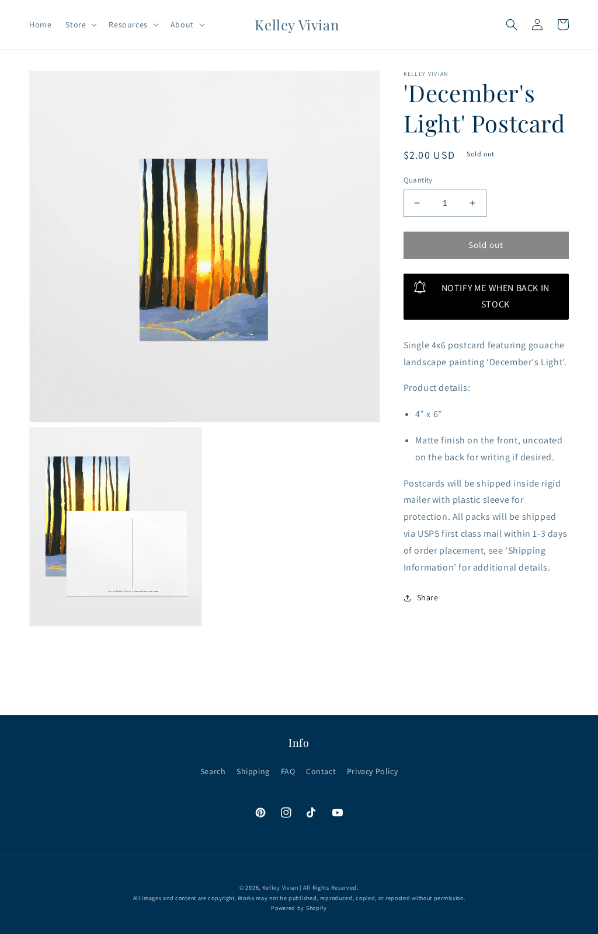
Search (213, 771)
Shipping (253, 771)
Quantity (418, 180)
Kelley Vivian (280, 887)
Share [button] (428, 597)
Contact (321, 771)
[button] (80, 24)
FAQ (288, 771)
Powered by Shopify (299, 908)
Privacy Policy (372, 771)
